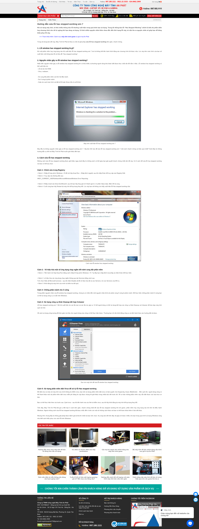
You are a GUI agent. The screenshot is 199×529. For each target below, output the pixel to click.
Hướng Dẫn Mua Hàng (111, 506)
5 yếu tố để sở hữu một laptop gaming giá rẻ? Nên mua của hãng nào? (83, 478)
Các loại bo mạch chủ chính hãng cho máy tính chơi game (115, 450)
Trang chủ (42, 20)
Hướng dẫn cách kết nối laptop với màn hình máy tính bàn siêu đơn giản (115, 478)
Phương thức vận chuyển (112, 509)
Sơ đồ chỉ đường (84, 503)
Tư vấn (85, 1)
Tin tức (69, 1)
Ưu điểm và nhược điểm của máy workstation (83, 450)
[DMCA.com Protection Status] (44, 526)
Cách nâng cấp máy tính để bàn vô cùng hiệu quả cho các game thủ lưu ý (147, 478)
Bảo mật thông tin (110, 503)
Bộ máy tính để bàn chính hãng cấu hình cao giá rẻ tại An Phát (147, 450)
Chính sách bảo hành (86, 511)
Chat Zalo (195, 503)
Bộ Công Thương (117, 528)
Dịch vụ (81, 514)
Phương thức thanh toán (112, 512)
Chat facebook (195, 498)
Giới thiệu (62, 1)
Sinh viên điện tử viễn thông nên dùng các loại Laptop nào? (52, 478)
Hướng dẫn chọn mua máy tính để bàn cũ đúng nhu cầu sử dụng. (52, 450)
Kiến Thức (77, 1)
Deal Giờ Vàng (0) (154, 16)
